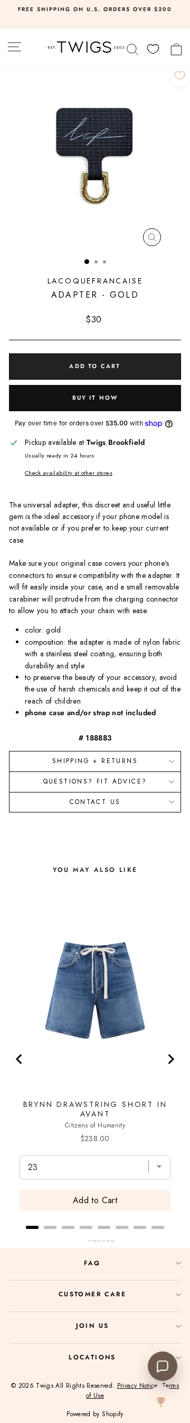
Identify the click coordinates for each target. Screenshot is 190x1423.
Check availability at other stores (68, 473)
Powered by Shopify (94, 1414)
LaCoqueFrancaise (95, 281)
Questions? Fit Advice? (95, 781)
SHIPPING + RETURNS (95, 761)
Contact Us (95, 802)
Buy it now (95, 397)
